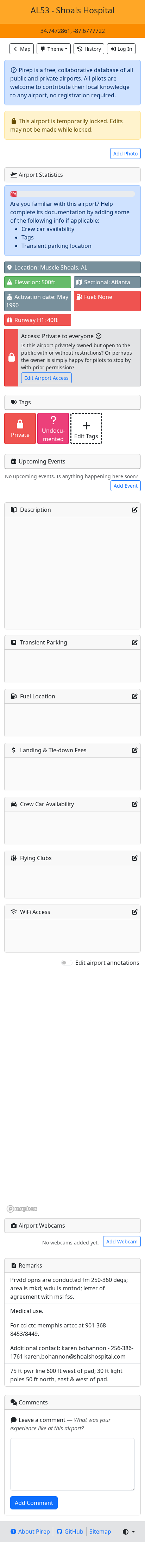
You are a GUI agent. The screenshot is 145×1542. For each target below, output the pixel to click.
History (92, 49)
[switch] (66, 962)
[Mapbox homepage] (21, 1209)
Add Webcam (122, 1241)
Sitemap (100, 1531)
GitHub (73, 1531)
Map (25, 49)
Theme (56, 49)
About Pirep (34, 1531)
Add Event (126, 485)
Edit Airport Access (46, 378)
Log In (125, 49)
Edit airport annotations (107, 963)
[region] (72, 1090)
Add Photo (125, 153)
